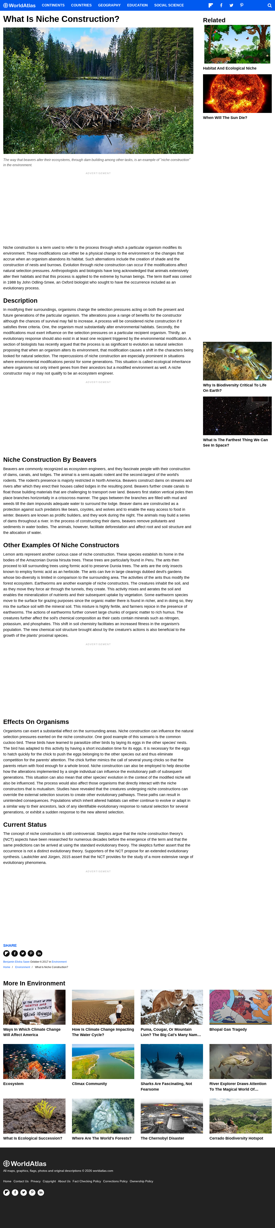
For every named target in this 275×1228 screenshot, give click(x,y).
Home (7, 1181)
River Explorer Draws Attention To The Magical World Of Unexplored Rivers (237, 1089)
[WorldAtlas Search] (269, 5)
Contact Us (21, 1181)
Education (137, 5)
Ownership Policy (141, 1181)
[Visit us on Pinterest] (32, 1192)
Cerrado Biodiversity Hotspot (236, 1138)
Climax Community (89, 1084)
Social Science (169, 5)
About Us (64, 1181)
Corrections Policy (115, 1181)
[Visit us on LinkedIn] (41, 1192)
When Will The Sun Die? (225, 118)
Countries (81, 5)
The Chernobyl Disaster (162, 1138)
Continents (53, 5)
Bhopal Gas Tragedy (228, 1029)
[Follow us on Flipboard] (6, 1192)
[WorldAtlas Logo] (21, 5)
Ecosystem (13, 1084)
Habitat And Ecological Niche (230, 68)
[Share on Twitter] (23, 953)
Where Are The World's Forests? (101, 1138)
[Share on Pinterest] (31, 953)
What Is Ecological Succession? (32, 1138)
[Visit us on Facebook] (15, 1192)
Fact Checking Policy (87, 1181)
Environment (59, 961)
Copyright (49, 1181)
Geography (109, 5)
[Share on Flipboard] (6, 953)
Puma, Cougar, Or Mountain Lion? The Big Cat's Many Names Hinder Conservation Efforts (171, 1034)
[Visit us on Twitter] (23, 1192)
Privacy (36, 1181)
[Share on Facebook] (14, 953)
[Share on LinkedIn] (39, 953)
